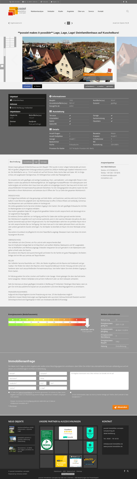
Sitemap (79, 471)
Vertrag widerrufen (68, 474)
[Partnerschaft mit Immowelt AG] (61, 461)
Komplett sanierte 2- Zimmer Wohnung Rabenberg (24, 439)
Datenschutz (71, 471)
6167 (12, 118)
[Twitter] (126, 2)
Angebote (70, 11)
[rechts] (72, 23)
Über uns (81, 11)
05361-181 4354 (15, 2)
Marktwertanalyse (37, 11)
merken (101, 86)
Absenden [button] (122, 407)
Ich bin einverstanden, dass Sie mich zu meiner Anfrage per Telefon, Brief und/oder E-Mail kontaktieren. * (100, 396)
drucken (110, 86)
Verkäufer (50, 11)
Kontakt (100, 11)
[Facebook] (123, 2)
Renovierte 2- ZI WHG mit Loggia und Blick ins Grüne (26, 449)
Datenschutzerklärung (25, 392)
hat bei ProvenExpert (68, 478)
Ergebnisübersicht (16, 23)
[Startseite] (17, 11)
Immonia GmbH (22, 474)
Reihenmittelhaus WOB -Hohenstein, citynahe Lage (26, 429)
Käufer (60, 11)
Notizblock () (90, 86)
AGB (64, 471)
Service (91, 11)
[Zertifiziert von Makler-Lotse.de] (90, 461)
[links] (64, 23)
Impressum (58, 471)
